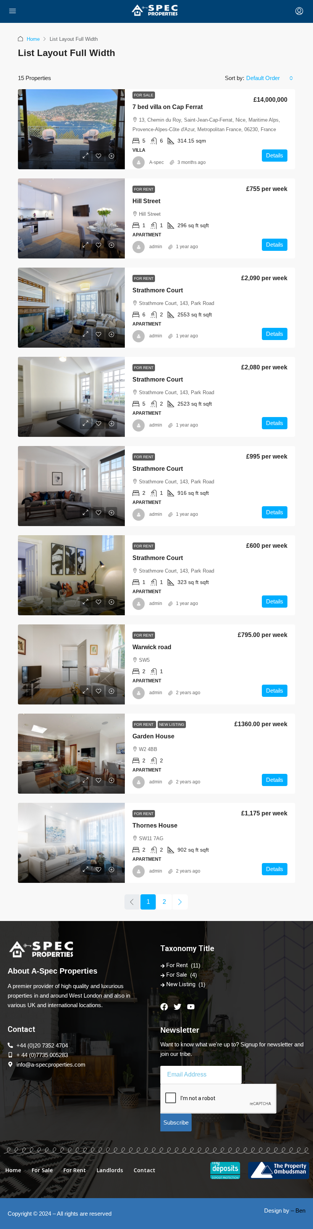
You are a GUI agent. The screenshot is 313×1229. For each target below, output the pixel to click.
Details (274, 155)
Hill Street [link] (146, 201)
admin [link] (155, 246)
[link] (71, 129)
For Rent (143, 189)
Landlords (110, 1170)
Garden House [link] (153, 736)
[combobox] (269, 78)
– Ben (298, 1210)
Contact (144, 1170)
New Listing (171, 724)
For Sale (143, 95)
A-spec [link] (156, 162)
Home (33, 39)
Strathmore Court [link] (157, 290)
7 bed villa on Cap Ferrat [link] (167, 107)
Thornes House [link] (154, 825)
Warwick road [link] (151, 647)
